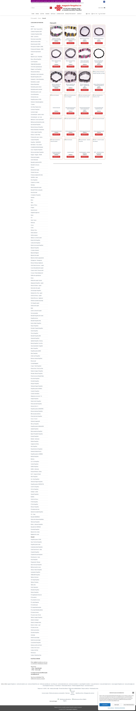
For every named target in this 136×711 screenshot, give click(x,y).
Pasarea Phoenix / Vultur (36, 471)
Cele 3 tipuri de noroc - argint (37, 265)
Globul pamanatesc (35, 630)
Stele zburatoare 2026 (35, 41)
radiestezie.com (81, 2)
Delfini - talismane (35, 469)
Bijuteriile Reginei (35, 252)
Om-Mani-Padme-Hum (36, 107)
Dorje (32, 278)
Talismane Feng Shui (35, 521)
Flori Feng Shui (34, 179)
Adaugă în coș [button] (56, 43)
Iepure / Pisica (34, 205)
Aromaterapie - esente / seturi (37, 114)
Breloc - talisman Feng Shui (37, 524)
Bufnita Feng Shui (35, 456)
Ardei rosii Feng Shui (35, 355)
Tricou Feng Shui (34, 333)
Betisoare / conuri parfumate (37, 119)
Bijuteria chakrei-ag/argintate (37, 257)
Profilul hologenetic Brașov (78, 685)
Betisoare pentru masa (36, 567)
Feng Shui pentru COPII (36, 99)
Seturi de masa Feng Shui (36, 564)
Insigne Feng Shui (34, 398)
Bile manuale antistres (36, 413)
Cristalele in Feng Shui (36, 195)
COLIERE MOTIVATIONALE (37, 147)
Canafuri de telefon (35, 393)
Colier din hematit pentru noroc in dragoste (70, 108)
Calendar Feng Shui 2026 (36, 34)
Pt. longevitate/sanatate (36, 607)
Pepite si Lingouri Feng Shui (37, 371)
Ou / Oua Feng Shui (35, 479)
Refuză (117, 704)
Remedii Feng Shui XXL (36, 320)
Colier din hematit (56, 107)
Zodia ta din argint (35, 305)
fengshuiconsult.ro (67, 2)
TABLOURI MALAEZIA (36, 64)
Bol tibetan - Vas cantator (36, 144)
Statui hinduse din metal (36, 187)
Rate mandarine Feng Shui (36, 431)
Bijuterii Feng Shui (35, 247)
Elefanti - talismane (35, 438)
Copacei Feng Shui (35, 139)
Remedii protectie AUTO (36, 162)
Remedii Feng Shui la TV (36, 76)
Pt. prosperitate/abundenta (37, 609)
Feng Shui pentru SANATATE (37, 408)
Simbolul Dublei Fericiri (36, 451)
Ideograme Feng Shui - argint (37, 283)
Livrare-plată (60, 13)
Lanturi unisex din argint (36, 310)
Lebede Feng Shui (34, 428)
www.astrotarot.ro (95, 684)
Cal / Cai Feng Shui (35, 461)
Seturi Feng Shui (34, 348)
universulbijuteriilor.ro (39, 2)
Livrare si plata (45, 693)
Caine (32, 227)
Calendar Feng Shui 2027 (36, 31)
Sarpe (32, 215)
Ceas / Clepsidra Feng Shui (36, 149)
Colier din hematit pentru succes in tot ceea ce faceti (85, 109)
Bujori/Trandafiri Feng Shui (37, 433)
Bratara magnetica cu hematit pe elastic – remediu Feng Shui (56, 85)
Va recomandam (34, 313)
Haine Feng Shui (34, 330)
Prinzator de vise (34, 627)
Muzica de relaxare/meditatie (37, 519)
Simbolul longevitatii (35, 421)
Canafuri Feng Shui (35, 391)
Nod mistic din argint (35, 288)
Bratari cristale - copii (35, 625)
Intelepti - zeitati (34, 491)
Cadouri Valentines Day (36, 655)
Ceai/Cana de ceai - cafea (36, 549)
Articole (53, 13)
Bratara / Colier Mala (35, 134)
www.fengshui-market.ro (84, 684)
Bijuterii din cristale (35, 532)
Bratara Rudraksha (35, 84)
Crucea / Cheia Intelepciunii (37, 273)
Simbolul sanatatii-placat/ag (37, 300)
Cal (31, 217)
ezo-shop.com (54, 684)
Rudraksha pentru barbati (36, 89)
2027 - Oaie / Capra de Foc (36, 29)
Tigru (32, 202)
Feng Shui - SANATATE (36, 142)
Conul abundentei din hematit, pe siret (99, 108)
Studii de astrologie (35, 637)
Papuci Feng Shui (34, 325)
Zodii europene (34, 235)
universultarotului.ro (74, 2)
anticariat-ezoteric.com (22, 684)
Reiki (32, 308)
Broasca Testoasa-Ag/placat (37, 262)
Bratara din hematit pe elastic (84, 39)
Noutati (32, 26)
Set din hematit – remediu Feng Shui (84, 153)
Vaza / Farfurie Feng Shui (36, 542)
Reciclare (68, 693)
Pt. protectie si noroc (35, 599)
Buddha (32, 496)
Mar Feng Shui (34, 446)
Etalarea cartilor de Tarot (36, 645)
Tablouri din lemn (34, 577)
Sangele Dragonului (35, 212)
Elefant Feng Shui (34, 441)
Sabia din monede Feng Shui (37, 511)
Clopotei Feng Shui (35, 552)
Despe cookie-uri (111, 707)
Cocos (32, 225)
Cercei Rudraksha (35, 94)
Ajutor (42, 13)
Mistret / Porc (34, 230)
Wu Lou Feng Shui (35, 423)
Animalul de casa (34, 96)
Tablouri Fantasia (34, 582)
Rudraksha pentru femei (36, 86)
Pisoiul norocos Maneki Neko (37, 376)
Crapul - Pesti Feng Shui (36, 366)
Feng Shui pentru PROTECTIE (37, 484)
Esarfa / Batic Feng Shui (36, 323)
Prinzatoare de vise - (35, 509)
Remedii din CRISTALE (36, 526)
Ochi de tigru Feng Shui (36, 290)
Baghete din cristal (35, 534)
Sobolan (32, 197)
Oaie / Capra (33, 220)
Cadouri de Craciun (35, 647)
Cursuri (47, 13)
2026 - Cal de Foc (34, 36)
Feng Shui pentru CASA (36, 539)
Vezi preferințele (129, 704)
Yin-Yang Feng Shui (35, 579)
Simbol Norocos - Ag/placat (37, 298)
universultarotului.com (63, 684)
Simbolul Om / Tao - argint (36, 293)
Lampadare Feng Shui (35, 572)
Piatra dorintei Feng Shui (36, 403)
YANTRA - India (34, 177)
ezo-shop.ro (54, 2)
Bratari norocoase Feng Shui (37, 245)
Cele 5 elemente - (34, 587)
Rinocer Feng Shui (35, 506)
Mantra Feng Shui (35, 592)
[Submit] (51, 8)
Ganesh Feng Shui (35, 494)
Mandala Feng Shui (35, 589)
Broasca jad (33, 361)
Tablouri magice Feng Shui (36, 617)
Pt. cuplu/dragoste (35, 602)
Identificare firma (79, 693)
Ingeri (32, 54)
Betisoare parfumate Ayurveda (37, 122)
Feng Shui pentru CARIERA (37, 454)
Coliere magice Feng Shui (36, 132)
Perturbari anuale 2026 (36, 39)
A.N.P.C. (45, 688)
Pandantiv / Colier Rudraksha (37, 79)
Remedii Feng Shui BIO (36, 335)
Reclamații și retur (94, 688)
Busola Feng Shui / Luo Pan (37, 343)
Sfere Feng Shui (34, 476)
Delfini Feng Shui (34, 466)
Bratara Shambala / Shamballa (37, 129)
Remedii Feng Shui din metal (37, 315)
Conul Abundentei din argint (37, 267)
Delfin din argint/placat (36, 275)
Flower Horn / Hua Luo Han (37, 368)
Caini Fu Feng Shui (35, 486)
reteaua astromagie (54, 688)
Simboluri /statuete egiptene (37, 102)
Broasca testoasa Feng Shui (37, 411)
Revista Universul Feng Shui (37, 127)
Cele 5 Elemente (34, 159)
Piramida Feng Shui (35, 529)
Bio (48, 688)
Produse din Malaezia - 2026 (37, 49)
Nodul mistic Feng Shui (36, 401)
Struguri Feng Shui (35, 383)
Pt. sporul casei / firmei (36, 614)
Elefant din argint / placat (36, 280)
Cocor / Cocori (34, 418)
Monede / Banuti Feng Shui (37, 373)
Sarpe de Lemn (34, 210)
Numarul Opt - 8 (34, 406)
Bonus (37, 13)
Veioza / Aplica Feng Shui (36, 569)
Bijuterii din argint (35, 255)
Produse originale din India (37, 174)
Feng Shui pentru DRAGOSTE (37, 426)
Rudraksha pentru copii (36, 91)
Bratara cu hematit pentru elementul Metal (56, 39)
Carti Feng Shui (34, 61)
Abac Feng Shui (34, 353)
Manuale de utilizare (35, 71)
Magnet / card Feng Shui (36, 69)
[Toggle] (47, 41)
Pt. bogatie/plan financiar (36, 594)
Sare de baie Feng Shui (36, 124)
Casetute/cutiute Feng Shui (37, 547)
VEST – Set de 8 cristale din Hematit (99, 153)
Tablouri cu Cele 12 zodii (36, 237)
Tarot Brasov (58, 685)
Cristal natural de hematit (56, 131)
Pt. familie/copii (34, 604)
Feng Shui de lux (34, 318)
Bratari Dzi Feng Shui (35, 240)
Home (33, 13)
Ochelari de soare (35, 172)
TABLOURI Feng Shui (35, 574)
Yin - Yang (33, 514)
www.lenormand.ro (89, 685)
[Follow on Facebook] (104, 2)
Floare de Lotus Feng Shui (36, 416)
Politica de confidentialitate (75, 688)
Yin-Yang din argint (35, 303)
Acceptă (104, 704)
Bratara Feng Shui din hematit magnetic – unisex (98, 62)
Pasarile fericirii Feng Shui (36, 449)
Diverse (32, 167)
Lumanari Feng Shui (35, 109)
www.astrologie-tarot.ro (105, 684)
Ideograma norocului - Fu (36, 396)
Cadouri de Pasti (34, 650)
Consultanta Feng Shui (36, 642)
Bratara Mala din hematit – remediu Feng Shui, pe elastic (99, 85)
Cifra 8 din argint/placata (36, 66)
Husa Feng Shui (34, 559)
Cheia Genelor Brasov (66, 685)
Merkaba (33, 185)
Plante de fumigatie (35, 157)
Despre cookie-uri (85, 688)
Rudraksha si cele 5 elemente (37, 74)
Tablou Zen (33, 584)
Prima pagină (34, 18)
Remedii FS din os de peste (36, 190)
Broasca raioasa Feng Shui (36, 358)
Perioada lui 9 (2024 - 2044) (37, 46)
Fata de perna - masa (35, 557)
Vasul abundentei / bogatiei (37, 345)
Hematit (32, 537)
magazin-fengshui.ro (11, 684)
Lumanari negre (34, 112)
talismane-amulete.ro (47, 2)
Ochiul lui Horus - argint (36, 295)
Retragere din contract (89, 693)
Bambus (32, 459)
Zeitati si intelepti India (36, 622)
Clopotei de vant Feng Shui (36, 554)
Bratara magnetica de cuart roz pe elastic (70, 85)
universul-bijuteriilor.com (33, 684)
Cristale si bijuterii (35, 250)
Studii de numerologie (35, 640)
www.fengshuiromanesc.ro (49, 685)
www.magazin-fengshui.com (118, 684)
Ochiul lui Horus (34, 499)
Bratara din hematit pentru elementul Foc (84, 61)
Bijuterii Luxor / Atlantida (36, 56)
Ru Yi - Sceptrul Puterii (36, 474)
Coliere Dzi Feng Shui (35, 242)
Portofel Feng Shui (35, 381)
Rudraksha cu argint (35, 81)
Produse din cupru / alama (36, 137)
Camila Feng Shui (34, 464)
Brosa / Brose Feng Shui (36, 59)
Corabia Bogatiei (34, 363)
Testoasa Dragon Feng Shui (37, 386)
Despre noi (40, 688)
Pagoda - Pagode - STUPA (36, 154)
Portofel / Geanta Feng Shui (37, 328)
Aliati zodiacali (34, 232)
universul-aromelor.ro (74, 684)
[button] (133, 692)
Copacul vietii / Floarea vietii (37, 270)
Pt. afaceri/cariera (35, 612)
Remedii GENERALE (35, 516)
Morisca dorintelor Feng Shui (37, 152)
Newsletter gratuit (70, 13)
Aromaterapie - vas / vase (36, 117)
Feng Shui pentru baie (35, 544)
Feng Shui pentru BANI (36, 350)
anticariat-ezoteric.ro (59, 2)
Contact (79, 13)
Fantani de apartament (36, 51)
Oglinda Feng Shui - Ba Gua (37, 340)
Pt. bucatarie (33, 597)
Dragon (32, 207)
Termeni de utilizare (63, 688)
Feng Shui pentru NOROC (36, 388)
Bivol (32, 200)
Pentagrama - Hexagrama (36, 260)
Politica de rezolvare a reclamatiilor (57, 693)
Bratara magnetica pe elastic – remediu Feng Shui (84, 85)
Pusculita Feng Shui (35, 378)
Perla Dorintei (34, 192)
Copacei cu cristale (35, 182)
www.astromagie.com (129, 684)
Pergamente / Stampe (35, 562)
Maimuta (33, 222)
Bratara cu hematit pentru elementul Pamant (70, 39)
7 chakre (33, 104)
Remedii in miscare (35, 164)
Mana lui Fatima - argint (36, 285)
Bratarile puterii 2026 (35, 44)
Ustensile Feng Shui (35, 338)
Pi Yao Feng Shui (34, 504)
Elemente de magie (35, 169)
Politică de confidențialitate (120, 707)
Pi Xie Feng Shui (34, 501)
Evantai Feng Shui (35, 436)
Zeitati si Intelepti (35, 620)
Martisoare (33, 652)
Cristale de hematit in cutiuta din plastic (56, 153)
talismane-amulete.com (45, 684)
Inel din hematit (70, 152)
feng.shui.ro (33, 2)
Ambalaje (33, 635)
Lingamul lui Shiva (35, 443)
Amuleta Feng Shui (35, 632)
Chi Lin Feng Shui (34, 489)
